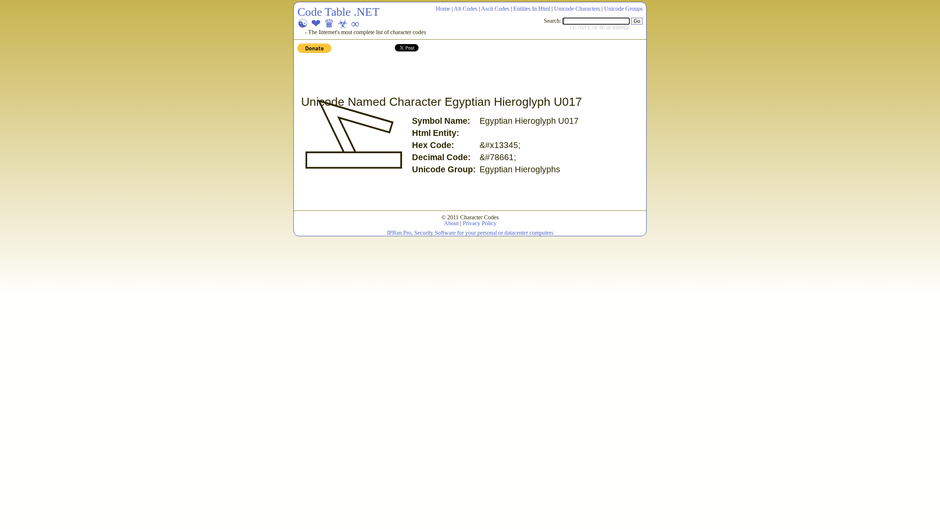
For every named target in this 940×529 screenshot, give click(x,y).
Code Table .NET (338, 11)
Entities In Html (531, 9)
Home (443, 9)
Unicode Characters (577, 9)
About (451, 223)
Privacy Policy (479, 223)
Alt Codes (465, 9)
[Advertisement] (431, 74)
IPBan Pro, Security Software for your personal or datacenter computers (470, 233)
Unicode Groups (623, 9)
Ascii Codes (495, 9)
